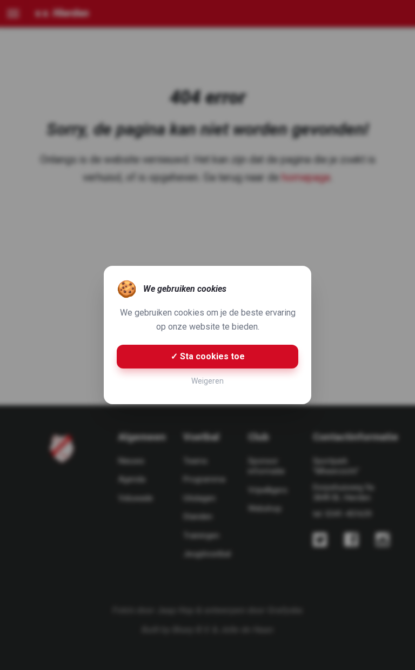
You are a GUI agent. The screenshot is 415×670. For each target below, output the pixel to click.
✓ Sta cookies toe (208, 356)
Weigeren (207, 381)
